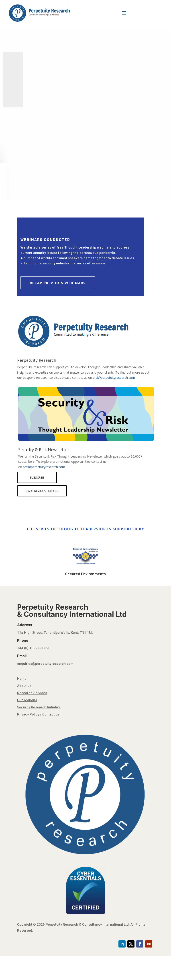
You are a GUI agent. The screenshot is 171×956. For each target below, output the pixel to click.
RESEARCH (38, 158)
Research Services (32, 693)
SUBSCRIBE (37, 477)
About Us (24, 686)
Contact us (50, 714)
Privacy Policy (28, 714)
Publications (27, 700)
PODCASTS (39, 135)
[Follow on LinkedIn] (122, 944)
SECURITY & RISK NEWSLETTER (74, 170)
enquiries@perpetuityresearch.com (45, 664)
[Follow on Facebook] (139, 944)
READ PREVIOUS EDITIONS (42, 491)
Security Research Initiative (39, 707)
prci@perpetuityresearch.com (114, 377)
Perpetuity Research (36, 360)
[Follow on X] (130, 944)
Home (21, 679)
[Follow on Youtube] (148, 944)
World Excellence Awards (83, 75)
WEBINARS (38, 147)
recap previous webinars (58, 282)
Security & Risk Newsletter (43, 450)
